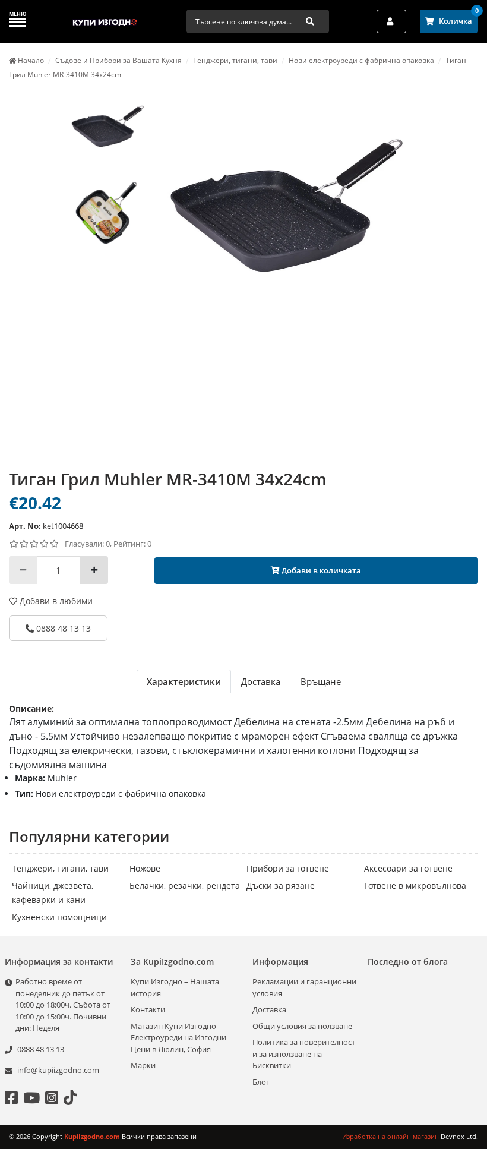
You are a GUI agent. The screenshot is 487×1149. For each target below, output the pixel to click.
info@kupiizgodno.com (58, 1070)
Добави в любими (55, 601)
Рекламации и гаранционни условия (304, 987)
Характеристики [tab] (184, 681)
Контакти (148, 1009)
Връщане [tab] (321, 681)
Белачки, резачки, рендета (184, 885)
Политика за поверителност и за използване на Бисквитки (303, 1054)
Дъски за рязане (280, 885)
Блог (261, 1082)
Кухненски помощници (59, 917)
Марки (143, 1065)
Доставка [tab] (260, 681)
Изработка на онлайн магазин (391, 1136)
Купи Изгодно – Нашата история (175, 987)
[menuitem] (108, 128)
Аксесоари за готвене (408, 868)
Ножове (144, 868)
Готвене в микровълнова (415, 885)
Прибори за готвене (287, 868)
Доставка (269, 1009)
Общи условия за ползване (302, 1026)
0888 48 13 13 (62, 628)
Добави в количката (320, 570)
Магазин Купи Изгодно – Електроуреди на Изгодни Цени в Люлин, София (178, 1038)
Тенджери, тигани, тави (60, 868)
